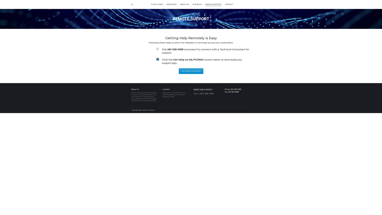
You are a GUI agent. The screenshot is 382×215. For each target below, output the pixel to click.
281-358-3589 (235, 89)
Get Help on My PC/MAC (191, 71)
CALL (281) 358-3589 (203, 93)
